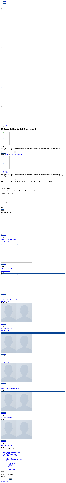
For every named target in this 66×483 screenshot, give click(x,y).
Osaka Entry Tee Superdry (7, 268)
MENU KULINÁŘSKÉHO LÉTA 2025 (11, 452)
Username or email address (7, 474)
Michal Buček (11, 466)
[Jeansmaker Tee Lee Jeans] (16, 410)
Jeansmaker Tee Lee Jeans (7, 417)
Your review (4, 202)
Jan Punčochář (11, 465)
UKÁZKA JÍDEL (7, 453)
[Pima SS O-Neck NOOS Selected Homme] (16, 381)
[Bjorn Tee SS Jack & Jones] (16, 321)
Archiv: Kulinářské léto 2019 (10, 457)
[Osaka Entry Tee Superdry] (6, 137)
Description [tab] (6, 171)
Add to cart (3, 153)
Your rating (4, 193)
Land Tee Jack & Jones (6, 360)
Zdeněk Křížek (11, 462)
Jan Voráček (11, 464)
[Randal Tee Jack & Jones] (16, 438)
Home (2, 126)
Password (3, 476)
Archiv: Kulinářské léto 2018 (10, 455)
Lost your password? (5, 481)
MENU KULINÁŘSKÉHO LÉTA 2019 (14, 459)
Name (2, 205)
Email (2, 207)
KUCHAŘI (8, 460)
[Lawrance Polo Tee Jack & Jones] (16, 232)
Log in (10, 479)
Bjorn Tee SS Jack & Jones (7, 328)
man (13, 154)
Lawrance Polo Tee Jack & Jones (8, 239)
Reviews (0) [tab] (6, 172)
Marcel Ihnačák (11, 469)
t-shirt (21, 154)
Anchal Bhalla (11, 463)
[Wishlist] (1, 8)
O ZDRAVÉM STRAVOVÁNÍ (9, 454)
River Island (17, 154)
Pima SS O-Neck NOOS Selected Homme (10, 388)
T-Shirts (6, 126)
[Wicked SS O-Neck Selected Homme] (16, 292)
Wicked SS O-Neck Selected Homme (9, 299)
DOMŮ (4, 451)
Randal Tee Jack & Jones (6, 445)
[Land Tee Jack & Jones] (6, 144)
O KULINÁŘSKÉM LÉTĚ (11, 458)
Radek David (11, 468)
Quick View (3, 235)
